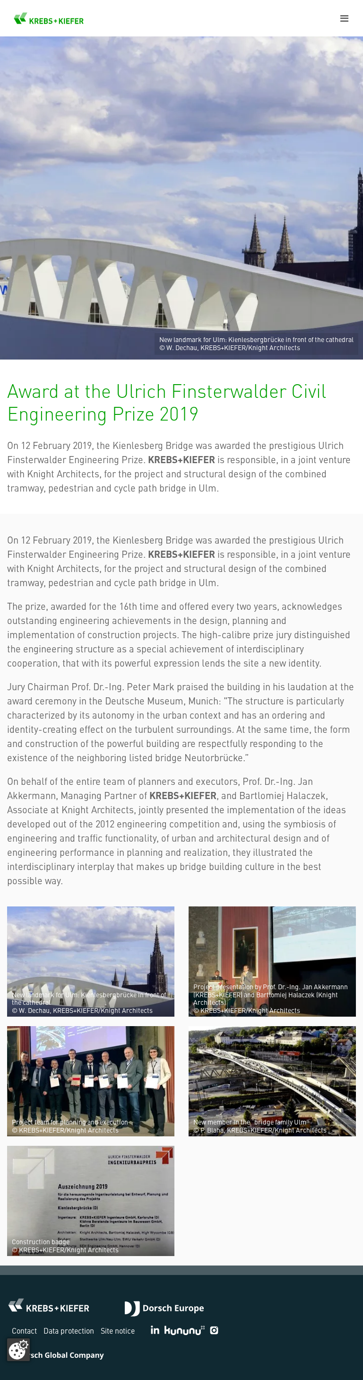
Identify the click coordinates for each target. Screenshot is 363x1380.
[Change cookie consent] (18, 1349)
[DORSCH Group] (164, 1310)
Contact (24, 1330)
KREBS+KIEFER (48, 18)
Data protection (68, 1330)
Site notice (118, 1330)
